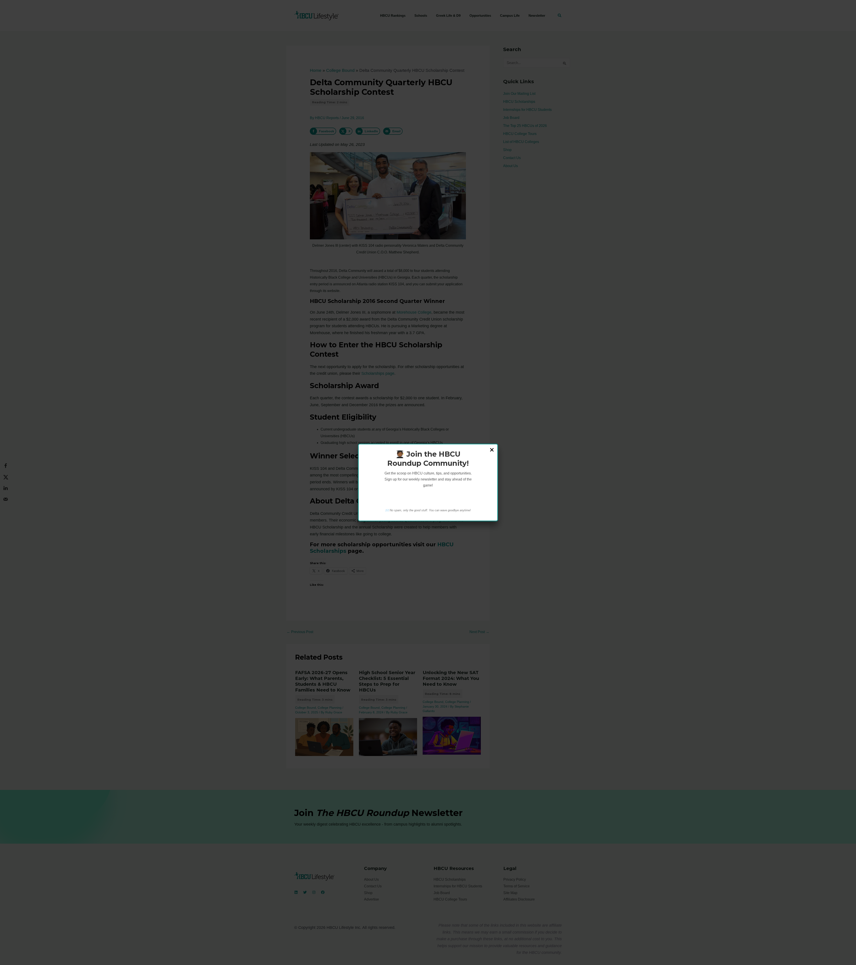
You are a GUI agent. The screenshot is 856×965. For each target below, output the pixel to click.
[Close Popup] (492, 450)
